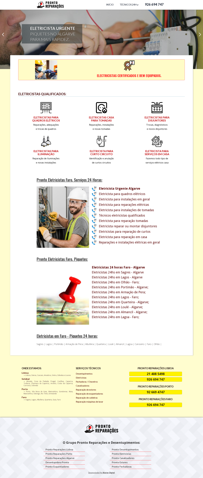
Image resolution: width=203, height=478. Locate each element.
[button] (129, 5)
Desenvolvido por (101, 473)
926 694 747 (154, 4)
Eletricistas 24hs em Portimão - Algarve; (120, 287)
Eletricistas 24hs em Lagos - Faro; (115, 297)
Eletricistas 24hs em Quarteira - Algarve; (120, 302)
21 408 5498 (156, 374)
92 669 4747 (156, 392)
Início (110, 4)
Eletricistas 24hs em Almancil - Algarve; (119, 312)
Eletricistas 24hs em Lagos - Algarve (117, 277)
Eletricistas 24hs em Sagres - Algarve (118, 272)
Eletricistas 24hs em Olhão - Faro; (115, 282)
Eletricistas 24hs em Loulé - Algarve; (117, 307)
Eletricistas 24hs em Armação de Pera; (119, 292)
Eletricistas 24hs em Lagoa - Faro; (115, 317)
